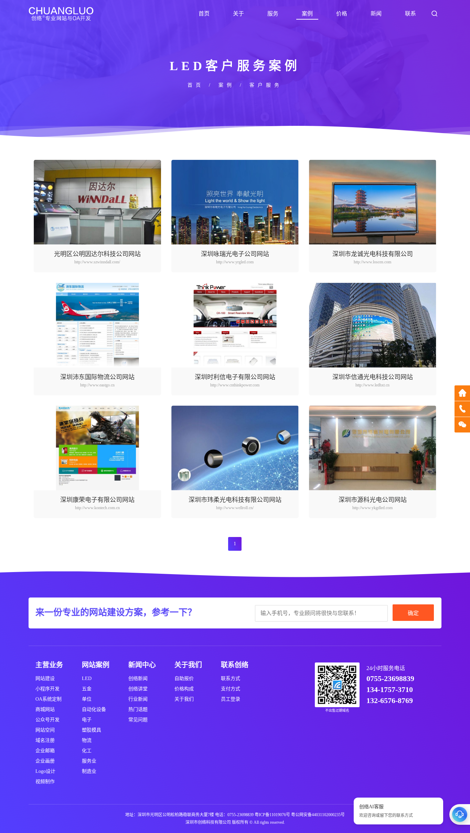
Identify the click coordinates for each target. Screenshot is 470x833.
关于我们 (184, 699)
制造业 (89, 771)
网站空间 (45, 730)
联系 (410, 14)
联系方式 (230, 678)
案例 (307, 14)
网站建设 (45, 678)
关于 (238, 14)
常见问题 (138, 719)
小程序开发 (47, 688)
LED (87, 678)
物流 (87, 740)
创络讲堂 (138, 688)
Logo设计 (45, 771)
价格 (341, 14)
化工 (87, 750)
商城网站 (45, 709)
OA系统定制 (48, 699)
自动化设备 (94, 709)
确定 (413, 613)
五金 (87, 688)
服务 (272, 14)
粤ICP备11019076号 (272, 814)
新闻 (376, 14)
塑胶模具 (91, 730)
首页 (204, 14)
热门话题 (138, 709)
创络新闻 (138, 678)
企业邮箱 (45, 750)
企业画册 (45, 761)
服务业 (89, 761)
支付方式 (230, 688)
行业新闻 (138, 699)
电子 (87, 719)
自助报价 (184, 678)
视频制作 (45, 781)
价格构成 (184, 688)
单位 (87, 699)
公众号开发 (47, 719)
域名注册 (45, 740)
